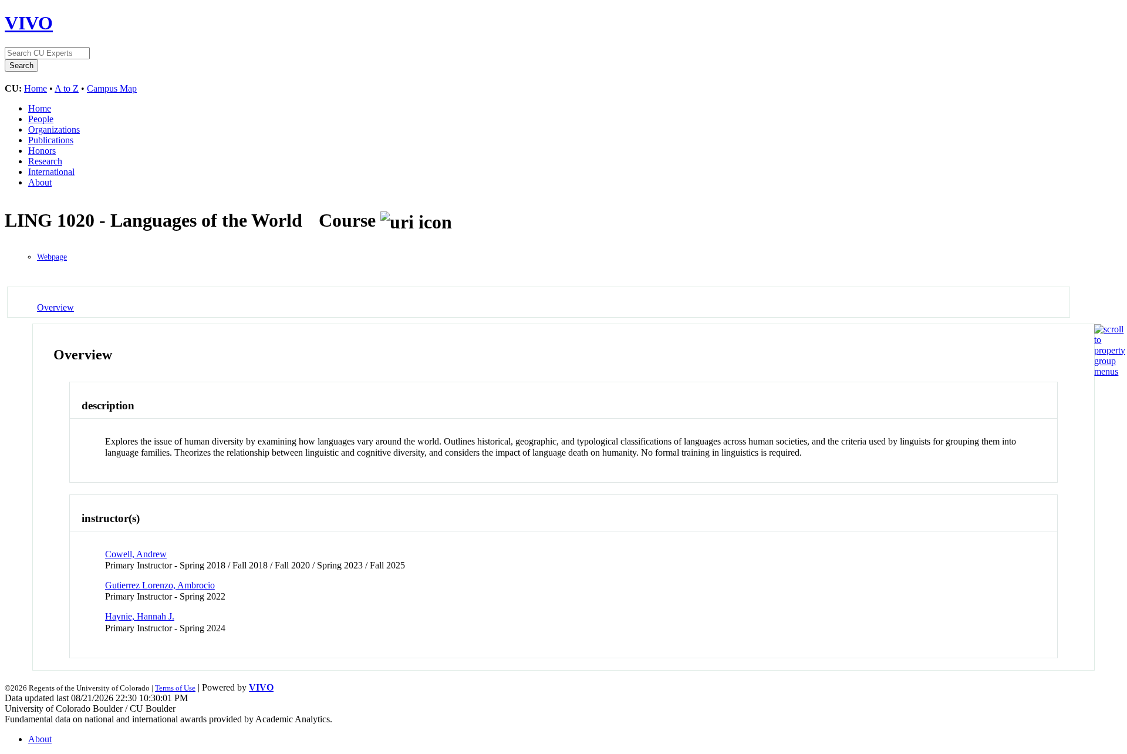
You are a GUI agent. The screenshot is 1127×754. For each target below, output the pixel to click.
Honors (42, 151)
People (40, 119)
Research (45, 161)
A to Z (67, 88)
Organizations (54, 129)
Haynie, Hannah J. (139, 616)
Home (35, 88)
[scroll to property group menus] (1109, 371)
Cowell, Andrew (136, 554)
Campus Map (112, 88)
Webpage (52, 257)
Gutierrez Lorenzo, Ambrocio (160, 585)
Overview (55, 307)
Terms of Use (175, 688)
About (40, 182)
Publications (50, 140)
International (51, 172)
